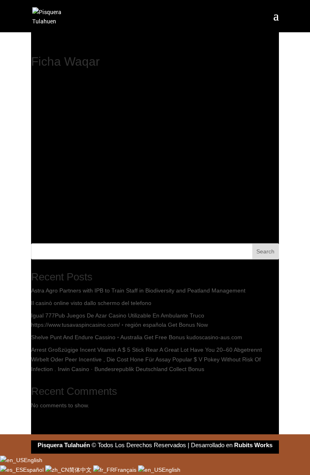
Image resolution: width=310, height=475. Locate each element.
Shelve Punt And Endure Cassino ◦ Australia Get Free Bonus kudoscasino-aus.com (136, 337)
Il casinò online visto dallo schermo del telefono (91, 303)
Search (265, 251)
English (33, 460)
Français (126, 470)
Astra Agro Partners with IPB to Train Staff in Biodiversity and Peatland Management (138, 290)
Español (34, 470)
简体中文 (81, 470)
